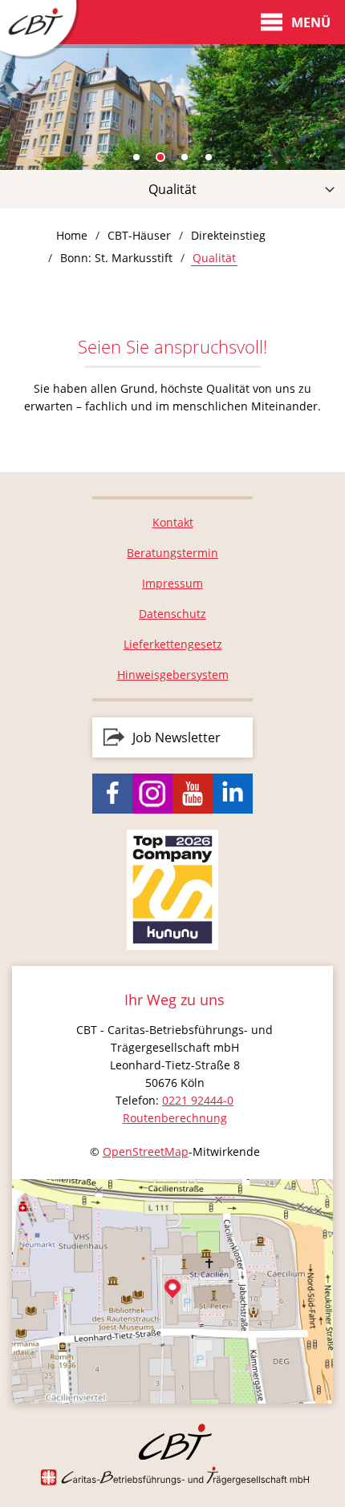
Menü (311, 22)
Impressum (172, 583)
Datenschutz (172, 613)
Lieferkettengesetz (173, 644)
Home (71, 235)
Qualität (172, 189)
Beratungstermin (172, 552)
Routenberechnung (175, 1117)
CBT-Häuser (139, 235)
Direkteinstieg (228, 235)
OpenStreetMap (146, 1151)
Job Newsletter (176, 737)
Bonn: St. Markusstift (116, 257)
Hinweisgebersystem (173, 674)
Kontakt (172, 522)
